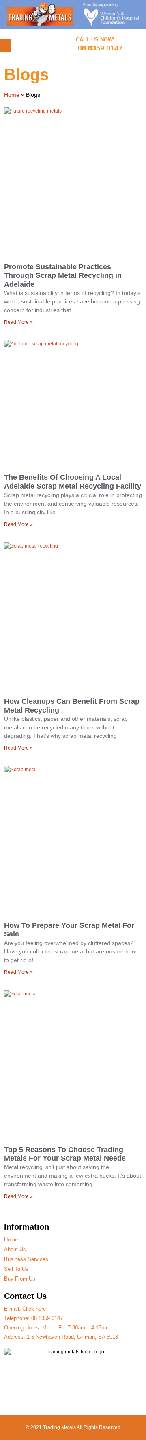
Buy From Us (19, 1279)
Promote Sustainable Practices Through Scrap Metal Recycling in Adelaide (63, 275)
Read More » (18, 322)
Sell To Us (16, 1269)
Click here (34, 1309)
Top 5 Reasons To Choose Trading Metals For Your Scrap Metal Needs (65, 1154)
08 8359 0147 (47, 1318)
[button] (5, 45)
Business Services (26, 1259)
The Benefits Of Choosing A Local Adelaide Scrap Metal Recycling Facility (72, 481)
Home (11, 95)
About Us (15, 1249)
